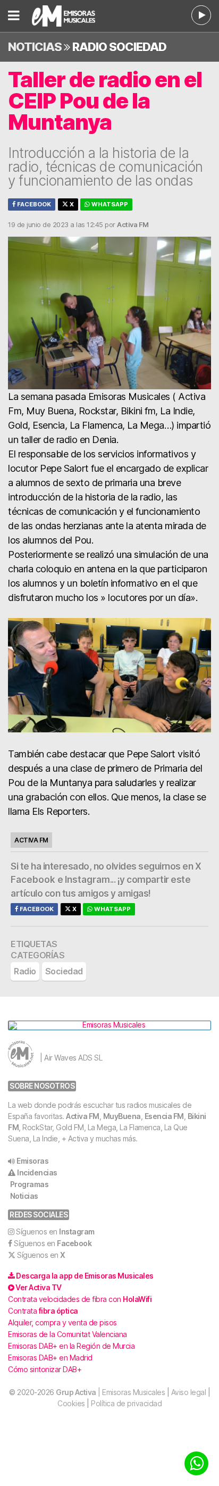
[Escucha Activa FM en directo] (201, 15)
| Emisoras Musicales (110, 1392)
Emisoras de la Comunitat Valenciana (67, 1334)
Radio (89, 47)
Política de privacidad (126, 1403)
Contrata (43, 1310)
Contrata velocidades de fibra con (79, 1299)
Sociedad (137, 47)
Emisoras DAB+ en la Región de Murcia (71, 1345)
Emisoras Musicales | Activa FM (74, 16)
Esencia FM (164, 1116)
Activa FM (82, 1116)
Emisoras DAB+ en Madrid (50, 1357)
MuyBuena (122, 1116)
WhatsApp (109, 204)
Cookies (71, 1403)
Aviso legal (188, 1392)
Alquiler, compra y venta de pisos (62, 1322)
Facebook (33, 204)
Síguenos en (55, 1231)
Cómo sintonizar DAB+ (44, 1369)
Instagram (87, 879)
